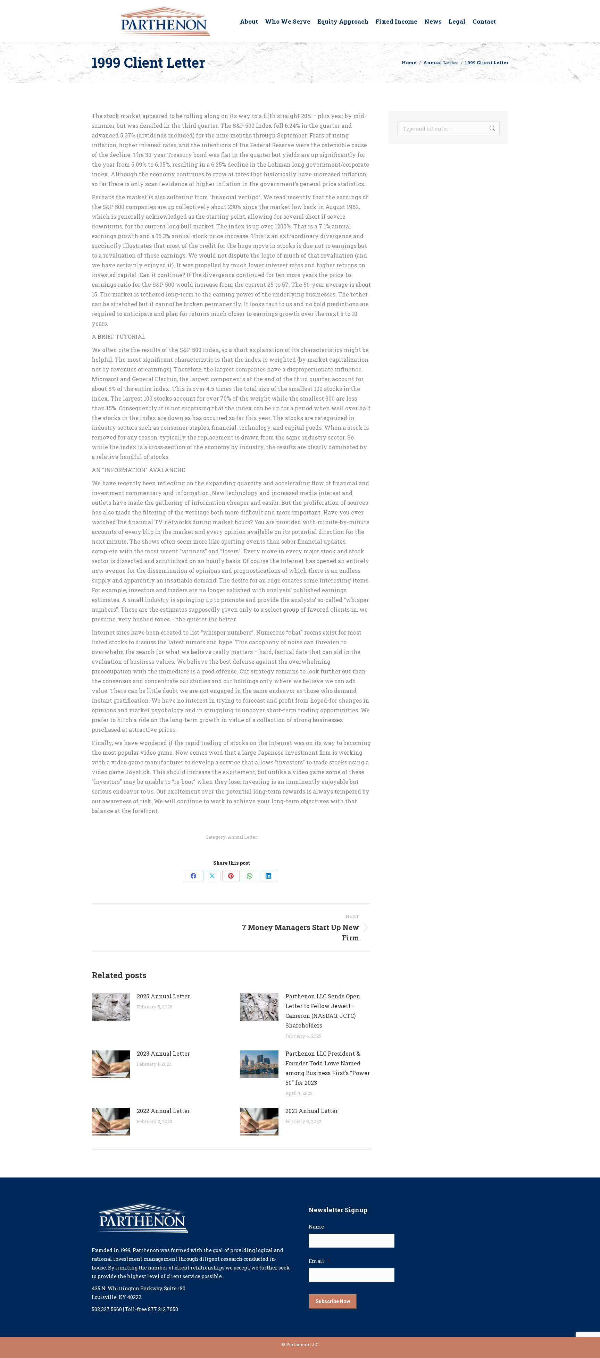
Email (319, 1261)
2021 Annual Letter (311, 1110)
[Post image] (111, 1007)
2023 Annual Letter (163, 1053)
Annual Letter (242, 837)
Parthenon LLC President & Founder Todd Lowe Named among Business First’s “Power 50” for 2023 (327, 1068)
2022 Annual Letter (163, 1110)
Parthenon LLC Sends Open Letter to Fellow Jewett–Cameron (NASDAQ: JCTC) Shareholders (322, 1010)
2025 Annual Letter (163, 996)
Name (316, 1227)
